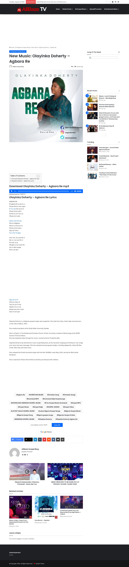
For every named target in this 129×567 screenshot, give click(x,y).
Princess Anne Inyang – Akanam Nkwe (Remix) (107, 106)
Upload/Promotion (96, 9)
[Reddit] (49, 439)
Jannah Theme (40, 563)
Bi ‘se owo (12, 209)
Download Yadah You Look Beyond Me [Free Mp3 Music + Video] (70, 512)
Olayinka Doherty (45, 419)
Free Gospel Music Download (56, 403)
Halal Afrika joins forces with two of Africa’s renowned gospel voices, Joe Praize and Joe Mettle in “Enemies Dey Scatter (72, 2)
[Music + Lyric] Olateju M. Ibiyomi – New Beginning (107, 97)
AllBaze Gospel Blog (18, 66)
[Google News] (46, 432)
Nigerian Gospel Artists (66, 415)
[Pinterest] (44, 439)
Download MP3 (33, 399)
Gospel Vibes (69, 407)
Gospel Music (24, 407)
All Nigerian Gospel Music (22, 47)
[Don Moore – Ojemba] (46, 507)
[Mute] (75, 191)
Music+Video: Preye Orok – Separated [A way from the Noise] (18, 522)
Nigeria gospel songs (45, 415)
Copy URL (57, 425)
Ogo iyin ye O (13, 300)
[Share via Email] (58, 439)
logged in (20, 538)
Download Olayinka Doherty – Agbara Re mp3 (25, 178)
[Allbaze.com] (32, 9)
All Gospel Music (80, 9)
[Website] (23, 455)
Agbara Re (21, 395)
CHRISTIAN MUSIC (36, 395)
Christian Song (53, 395)
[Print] (62, 439)
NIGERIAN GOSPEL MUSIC (24, 419)
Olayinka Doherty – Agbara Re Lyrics (23, 181)
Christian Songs (69, 395)
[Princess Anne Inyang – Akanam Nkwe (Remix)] (92, 107)
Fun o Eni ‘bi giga (14, 233)
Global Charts (66, 9)
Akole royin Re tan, (15, 221)
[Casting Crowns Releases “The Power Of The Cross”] (92, 175)
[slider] (79, 191)
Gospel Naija (38, 407)
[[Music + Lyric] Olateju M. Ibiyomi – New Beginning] (92, 98)
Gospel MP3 (76, 403)
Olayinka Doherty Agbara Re (67, 419)
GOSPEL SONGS (53, 407)
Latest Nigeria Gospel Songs (49, 411)
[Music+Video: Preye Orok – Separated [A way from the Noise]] (20, 507)
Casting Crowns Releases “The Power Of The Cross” (108, 174)
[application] (46, 191)
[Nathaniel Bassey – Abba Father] (92, 167)
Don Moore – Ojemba (42, 520)
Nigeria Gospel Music (73, 411)
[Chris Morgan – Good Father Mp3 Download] (92, 150)
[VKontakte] (53, 439)
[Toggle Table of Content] (37, 176)
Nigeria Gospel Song (25, 415)
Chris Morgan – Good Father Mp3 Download (109, 149)
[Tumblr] (40, 439)
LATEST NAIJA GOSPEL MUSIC (23, 411)
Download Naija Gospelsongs (54, 399)
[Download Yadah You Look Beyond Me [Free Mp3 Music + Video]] (71, 502)
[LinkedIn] (35, 439)
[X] (27, 455)
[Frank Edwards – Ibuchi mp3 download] (92, 158)
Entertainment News (110, 9)
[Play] (12, 191)
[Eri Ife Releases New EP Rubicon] (92, 128)
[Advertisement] (64, 30)
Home (58, 9)
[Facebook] (25, 455)
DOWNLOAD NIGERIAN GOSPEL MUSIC (26, 403)
